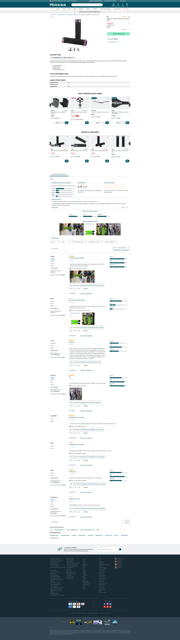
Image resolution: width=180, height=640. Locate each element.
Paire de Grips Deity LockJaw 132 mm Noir (120, 151)
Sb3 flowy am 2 (99, 535)
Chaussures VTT (102, 569)
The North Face (86, 582)
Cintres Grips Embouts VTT (87, 529)
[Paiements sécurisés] (76, 605)
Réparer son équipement (56, 589)
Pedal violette (124, 535)
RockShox (85, 575)
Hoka (84, 579)
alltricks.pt (119, 566)
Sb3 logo (116, 535)
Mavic (84, 568)
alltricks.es (119, 561)
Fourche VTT (102, 576)
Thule (84, 562)
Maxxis (84, 565)
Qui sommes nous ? (55, 558)
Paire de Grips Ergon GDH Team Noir (79, 150)
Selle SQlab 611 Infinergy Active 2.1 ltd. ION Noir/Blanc (120, 113)
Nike (84, 576)
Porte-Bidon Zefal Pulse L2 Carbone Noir (79, 113)
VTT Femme (101, 587)
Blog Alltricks (53, 570)
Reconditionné (117, 9)
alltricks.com (120, 559)
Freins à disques (103, 578)
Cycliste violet (108, 535)
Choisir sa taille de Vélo (72, 564)
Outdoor (88, 9)
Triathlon (95, 9)
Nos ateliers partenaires (72, 566)
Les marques (86, 557)
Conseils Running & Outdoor (73, 563)
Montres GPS (102, 572)
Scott (84, 587)
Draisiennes (101, 580)
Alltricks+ (52, 592)
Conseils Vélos (70, 567)
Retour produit (70, 559)
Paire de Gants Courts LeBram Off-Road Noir (58, 113)
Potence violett (54, 538)
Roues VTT (101, 566)
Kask (84, 561)
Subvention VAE (70, 576)
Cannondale (85, 581)
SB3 (107, 16)
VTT (52, 9)
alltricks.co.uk (120, 558)
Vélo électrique (102, 567)
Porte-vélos (101, 573)
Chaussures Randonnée (104, 564)
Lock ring (74, 535)
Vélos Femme (102, 584)
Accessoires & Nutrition (105, 9)
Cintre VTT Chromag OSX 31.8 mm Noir (100, 112)
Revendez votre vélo (71, 573)
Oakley (84, 573)
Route (57, 9)
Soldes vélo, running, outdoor (57, 595)
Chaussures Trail (103, 583)
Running (81, 9)
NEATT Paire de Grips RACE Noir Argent (59, 150)
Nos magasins (70, 561)
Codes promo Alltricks (55, 584)
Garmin (84, 570)
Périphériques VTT (60, 529)
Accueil (52, 14)
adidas (84, 585)
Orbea (84, 589)
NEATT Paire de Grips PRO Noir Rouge (99, 150)
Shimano (85, 564)
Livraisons (69, 569)
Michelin (85, 578)
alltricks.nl (119, 567)
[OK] (120, 549)
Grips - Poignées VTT (72, 529)
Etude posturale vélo (71, 572)
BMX (75, 9)
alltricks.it (119, 564)
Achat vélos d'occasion (55, 578)
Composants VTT (62, 14)
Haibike (84, 572)
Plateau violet (82, 535)
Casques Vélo (102, 589)
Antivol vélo (101, 581)
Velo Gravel (101, 586)
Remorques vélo (103, 592)
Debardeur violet (54, 535)
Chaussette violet (65, 535)
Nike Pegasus (86, 584)
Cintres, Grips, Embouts (72, 14)
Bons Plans (126, 9)
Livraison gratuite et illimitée (103, 0)
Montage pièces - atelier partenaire (62, 57)
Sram (84, 567)
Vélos (100, 558)
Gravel (64, 9)
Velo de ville (101, 570)
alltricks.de (119, 563)
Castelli (84, 559)
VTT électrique (102, 575)
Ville (69, 9)
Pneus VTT (101, 563)
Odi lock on (90, 535)
